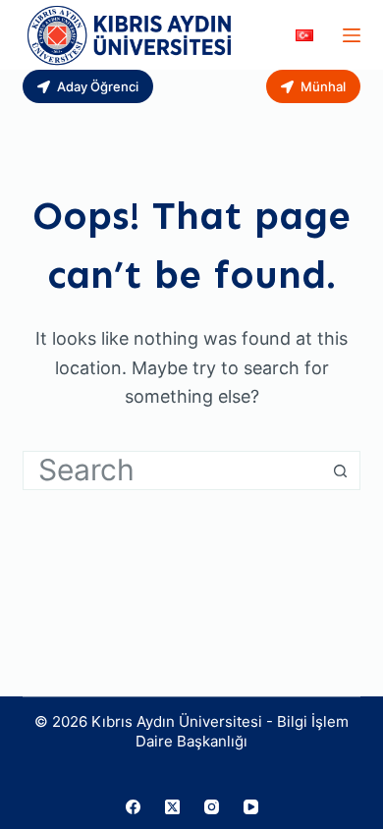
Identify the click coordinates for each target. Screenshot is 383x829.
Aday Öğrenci (97, 86)
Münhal (323, 86)
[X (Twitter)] (172, 807)
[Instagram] (211, 807)
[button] (304, 35)
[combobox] (172, 470)
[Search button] (340, 470)
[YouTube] (251, 807)
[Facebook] (133, 807)
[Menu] (351, 35)
